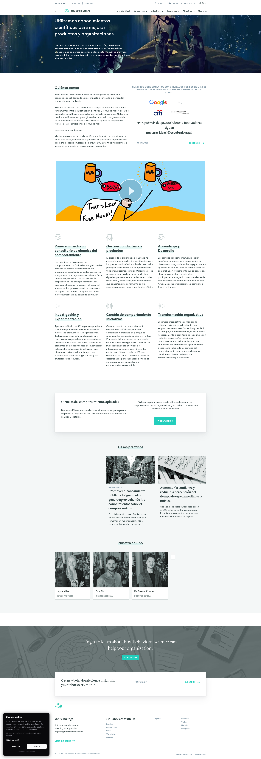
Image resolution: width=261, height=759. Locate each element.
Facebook (185, 719)
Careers (76, 3)
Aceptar (36, 746)
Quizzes (158, 719)
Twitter (184, 722)
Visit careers (63, 741)
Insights (109, 724)
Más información (13, 740)
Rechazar (16, 746)
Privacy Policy (200, 754)
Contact (202, 10)
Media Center (61, 3)
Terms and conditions (183, 754)
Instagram (185, 728)
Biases (108, 731)
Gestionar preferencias (26, 752)
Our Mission (111, 734)
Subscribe (90, 3)
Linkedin (184, 725)
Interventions (111, 727)
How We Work (123, 10)
